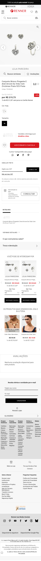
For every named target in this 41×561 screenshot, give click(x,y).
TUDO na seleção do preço (20, 2)
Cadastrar (21, 401)
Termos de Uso (14, 547)
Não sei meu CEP (7, 174)
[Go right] (37, 47)
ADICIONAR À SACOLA (12, 300)
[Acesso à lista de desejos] (31, 12)
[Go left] (3, 47)
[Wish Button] (4, 145)
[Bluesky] (36, 521)
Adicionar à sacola (24, 145)
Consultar (29, 194)
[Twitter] (25, 521)
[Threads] (31, 521)
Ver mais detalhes (10, 232)
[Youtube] (15, 521)
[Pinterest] (9, 521)
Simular (33, 170)
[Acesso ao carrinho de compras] (36, 12)
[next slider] (1, 282)
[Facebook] (20, 521)
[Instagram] (4, 521)
